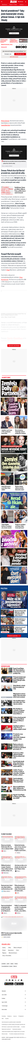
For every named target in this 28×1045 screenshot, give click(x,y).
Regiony (4, 952)
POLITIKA (4, 588)
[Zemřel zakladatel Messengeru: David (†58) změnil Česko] (6, 781)
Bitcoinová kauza (13, 952)
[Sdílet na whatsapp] (23, 47)
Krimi (17, 950)
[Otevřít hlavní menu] (1, 1)
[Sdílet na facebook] (17, 47)
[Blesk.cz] (13, 1)
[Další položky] (26, 4)
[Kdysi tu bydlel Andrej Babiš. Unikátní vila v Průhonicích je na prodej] (6, 789)
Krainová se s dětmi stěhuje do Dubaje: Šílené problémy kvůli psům (18, 755)
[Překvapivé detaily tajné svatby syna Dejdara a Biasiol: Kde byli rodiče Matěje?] (6, 679)
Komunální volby (4, 632)
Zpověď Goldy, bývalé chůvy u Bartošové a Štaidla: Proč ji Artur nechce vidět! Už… (18, 763)
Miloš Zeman (5, 121)
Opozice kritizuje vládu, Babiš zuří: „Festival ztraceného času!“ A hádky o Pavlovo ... (20, 613)
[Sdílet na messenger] (21, 47)
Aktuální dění (6, 944)
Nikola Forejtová (5, 44)
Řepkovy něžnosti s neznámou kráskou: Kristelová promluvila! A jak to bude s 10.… (19, 746)
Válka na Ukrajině (18, 947)
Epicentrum (11, 950)
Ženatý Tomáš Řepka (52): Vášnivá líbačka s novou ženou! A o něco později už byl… (19, 670)
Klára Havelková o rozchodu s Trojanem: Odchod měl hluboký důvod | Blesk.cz (19, 711)
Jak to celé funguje (14, 56)
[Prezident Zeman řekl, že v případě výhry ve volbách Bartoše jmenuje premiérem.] (4, 40)
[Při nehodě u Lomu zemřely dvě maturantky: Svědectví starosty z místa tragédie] (6, 736)
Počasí (4, 950)
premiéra (4, 963)
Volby (9, 947)
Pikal (8, 270)
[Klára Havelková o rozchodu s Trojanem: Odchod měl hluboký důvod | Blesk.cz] (6, 711)
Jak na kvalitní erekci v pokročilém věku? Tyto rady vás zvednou (19, 702)
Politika (3, 615)
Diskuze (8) (4, 47)
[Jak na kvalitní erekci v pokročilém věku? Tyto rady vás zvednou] (6, 703)
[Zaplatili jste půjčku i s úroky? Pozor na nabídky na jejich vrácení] (6, 728)
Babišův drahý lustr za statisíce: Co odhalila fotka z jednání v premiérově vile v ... (20, 621)
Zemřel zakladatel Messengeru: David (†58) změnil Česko (18, 780)
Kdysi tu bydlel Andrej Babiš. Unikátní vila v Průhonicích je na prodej (19, 788)
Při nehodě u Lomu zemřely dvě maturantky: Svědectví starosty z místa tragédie (19, 737)
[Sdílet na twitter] (19, 47)
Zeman (16, 963)
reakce (11, 963)
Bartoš (15, 966)
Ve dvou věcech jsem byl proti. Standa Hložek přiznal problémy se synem (19, 719)
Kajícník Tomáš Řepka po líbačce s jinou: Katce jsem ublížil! (19, 796)
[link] (6, 980)
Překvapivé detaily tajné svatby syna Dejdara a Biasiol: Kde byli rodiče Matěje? (19, 679)
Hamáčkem (18, 338)
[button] (9, 983)
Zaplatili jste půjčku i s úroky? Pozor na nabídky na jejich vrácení (19, 727)
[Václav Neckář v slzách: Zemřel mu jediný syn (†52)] (6, 688)
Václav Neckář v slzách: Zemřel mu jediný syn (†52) (19, 687)
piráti (8, 963)
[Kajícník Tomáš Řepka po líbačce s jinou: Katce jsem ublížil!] (6, 797)
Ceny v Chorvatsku (6, 955)
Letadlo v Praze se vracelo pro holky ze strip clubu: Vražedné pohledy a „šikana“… (18, 772)
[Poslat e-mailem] (26, 47)
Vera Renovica (13, 44)
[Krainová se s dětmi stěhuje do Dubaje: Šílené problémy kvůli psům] (6, 755)
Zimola (9, 338)
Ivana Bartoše (5, 125)
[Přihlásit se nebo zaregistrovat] (25, 1)
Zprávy (4, 947)
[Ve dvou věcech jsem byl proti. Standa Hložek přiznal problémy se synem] (6, 720)
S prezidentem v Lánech (7, 966)
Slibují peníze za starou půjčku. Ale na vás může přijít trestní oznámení (19, 695)
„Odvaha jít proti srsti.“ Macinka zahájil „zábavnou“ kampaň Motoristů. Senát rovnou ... (20, 629)
